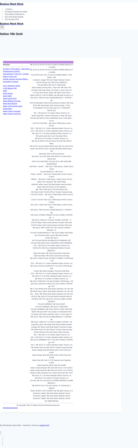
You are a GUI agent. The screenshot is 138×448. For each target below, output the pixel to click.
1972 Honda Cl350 (12, 19)
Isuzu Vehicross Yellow (11, 86)
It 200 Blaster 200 (10, 88)
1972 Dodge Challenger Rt (14, 14)
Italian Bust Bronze (10, 103)
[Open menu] (2, 27)
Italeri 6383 (7, 96)
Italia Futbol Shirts (10, 98)
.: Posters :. (9, 9)
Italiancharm (7, 109)
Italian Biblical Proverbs (12, 101)
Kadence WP (44, 425)
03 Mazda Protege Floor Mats (16, 11)
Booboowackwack (10, 408)
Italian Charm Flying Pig (12, 114)
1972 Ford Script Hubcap (14, 17)
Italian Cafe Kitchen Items (12, 106)
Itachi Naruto (8, 93)
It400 (5, 91)
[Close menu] (0, 432)
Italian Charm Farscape (11, 111)
